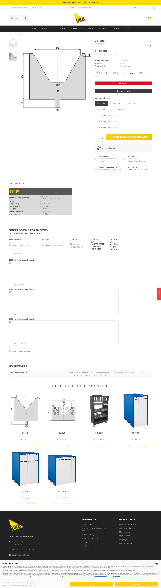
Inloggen (153, 8)
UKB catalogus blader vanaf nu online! (80, 3)
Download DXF (124, 91)
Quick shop (26, 432)
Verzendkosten (112, 54)
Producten (46, 29)
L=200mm (131, 103)
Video (124, 83)
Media (90, 29)
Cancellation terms (90, 538)
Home (34, 29)
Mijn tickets (124, 532)
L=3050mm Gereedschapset (109, 121)
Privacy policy (88, 534)
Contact (115, 29)
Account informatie (127, 524)
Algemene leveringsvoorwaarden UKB (96, 529)
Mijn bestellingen (127, 528)
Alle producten (125, 543)
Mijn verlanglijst (126, 536)
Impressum (87, 524)
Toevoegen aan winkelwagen (131, 137)
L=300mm (116, 103)
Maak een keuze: (103, 98)
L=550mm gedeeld (120, 109)
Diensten (61, 29)
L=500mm (101, 103)
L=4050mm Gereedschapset (109, 128)
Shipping (86, 542)
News (127, 29)
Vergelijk (123, 539)
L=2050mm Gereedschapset (109, 115)
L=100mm (101, 109)
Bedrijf (102, 29)
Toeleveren (76, 29)
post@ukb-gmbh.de (20, 555)
